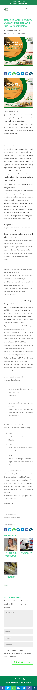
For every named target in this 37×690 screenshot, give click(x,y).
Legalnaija (9, 30)
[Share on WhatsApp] (14, 73)
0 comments (20, 33)
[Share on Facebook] (5, 73)
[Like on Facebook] (26, 73)
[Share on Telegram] (22, 73)
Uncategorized (9, 33)
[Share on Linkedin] (18, 73)
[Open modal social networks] (31, 73)
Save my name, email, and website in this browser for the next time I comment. (18, 653)
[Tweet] (9, 73)
